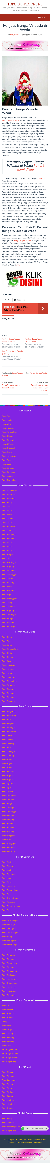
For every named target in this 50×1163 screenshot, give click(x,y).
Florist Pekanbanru (9, 874)
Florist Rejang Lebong (10, 890)
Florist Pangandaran (9, 432)
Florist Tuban (7, 839)
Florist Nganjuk (7, 783)
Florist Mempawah (9, 991)
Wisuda (42, 178)
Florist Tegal (6, 594)
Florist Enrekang (8, 1037)
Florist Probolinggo (9, 811)
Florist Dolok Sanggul (10, 920)
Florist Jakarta (7, 476)
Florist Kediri (6, 747)
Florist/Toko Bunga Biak (11, 1126)
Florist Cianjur (7, 653)
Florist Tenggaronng (9, 983)
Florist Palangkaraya (9, 963)
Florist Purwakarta (8, 685)
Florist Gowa (6, 1045)
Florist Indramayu (8, 665)
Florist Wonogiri (7, 602)
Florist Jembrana (8, 1100)
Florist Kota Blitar (8, 851)
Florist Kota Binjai (8, 924)
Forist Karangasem (9, 1080)
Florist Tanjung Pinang (10, 898)
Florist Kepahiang (8, 886)
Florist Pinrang (7, 1033)
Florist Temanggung (9, 598)
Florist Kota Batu (8, 847)
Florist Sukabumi (8, 693)
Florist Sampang (8, 819)
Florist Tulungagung (9, 843)
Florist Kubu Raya (8, 979)
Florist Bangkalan (8, 711)
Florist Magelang (8, 566)
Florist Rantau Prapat (10, 932)
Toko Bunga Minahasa (10, 1049)
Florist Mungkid (7, 554)
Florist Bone (6, 1025)
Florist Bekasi (7, 645)
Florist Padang (7, 866)
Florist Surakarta (8, 622)
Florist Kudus (7, 550)
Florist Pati (6, 416)
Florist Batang (7, 502)
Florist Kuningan (8, 673)
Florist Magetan (7, 763)
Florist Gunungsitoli (9, 928)
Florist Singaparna (8, 701)
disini (18, 265)
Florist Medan (7, 878)
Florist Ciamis (7, 637)
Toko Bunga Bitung (9, 1061)
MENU (44, 17)
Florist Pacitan (7, 791)
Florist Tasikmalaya (9, 480)
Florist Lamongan (8, 751)
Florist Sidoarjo (7, 823)
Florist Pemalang (8, 570)
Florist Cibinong (7, 444)
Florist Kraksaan (8, 815)
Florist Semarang (8, 472)
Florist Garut (6, 661)
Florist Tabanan (7, 1108)
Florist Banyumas (8, 498)
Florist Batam (7, 894)
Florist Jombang (8, 743)
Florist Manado (7, 1017)
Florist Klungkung (8, 1104)
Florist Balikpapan (8, 955)
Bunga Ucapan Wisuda (22, 240)
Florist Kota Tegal (8, 626)
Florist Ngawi (7, 787)
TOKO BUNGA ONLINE (25, 4)
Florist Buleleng (7, 1092)
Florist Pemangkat (9, 995)
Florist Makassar (8, 1013)
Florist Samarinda (8, 967)
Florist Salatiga (7, 618)
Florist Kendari (7, 1009)
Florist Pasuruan (8, 799)
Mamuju (5, 1021)
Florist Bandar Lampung (11, 906)
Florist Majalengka (9, 677)
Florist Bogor (6, 460)
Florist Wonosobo (8, 606)
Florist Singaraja (8, 1072)
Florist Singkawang (9, 975)
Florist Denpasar (8, 1076)
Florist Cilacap (7, 436)
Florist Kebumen (8, 428)
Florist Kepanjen (8, 771)
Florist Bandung (8, 468)
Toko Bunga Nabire (9, 1130)
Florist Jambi (7, 870)
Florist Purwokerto (8, 494)
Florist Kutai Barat (8, 987)
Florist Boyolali (7, 510)
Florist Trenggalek (8, 448)
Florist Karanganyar (9, 456)
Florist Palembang (8, 902)
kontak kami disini (30, 167)
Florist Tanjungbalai (9, 940)
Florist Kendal (7, 542)
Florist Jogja (6, 464)
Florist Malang (7, 767)
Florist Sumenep (8, 831)
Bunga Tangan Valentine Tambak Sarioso (11, 385)
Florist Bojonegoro (8, 727)
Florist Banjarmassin (9, 971)
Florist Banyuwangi (9, 715)
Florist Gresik (7, 735)
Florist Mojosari (7, 779)
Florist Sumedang (8, 697)
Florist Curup (6, 882)
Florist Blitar (6, 719)
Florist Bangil (7, 803)
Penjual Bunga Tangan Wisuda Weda (34, 340)
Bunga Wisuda (17, 373)
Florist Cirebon (7, 657)
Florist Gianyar (7, 1096)
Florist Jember (7, 739)
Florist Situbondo (8, 827)
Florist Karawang (8, 669)
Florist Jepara (7, 530)
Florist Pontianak (8, 959)
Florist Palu (6, 1005)
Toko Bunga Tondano (10, 1057)
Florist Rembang (8, 582)
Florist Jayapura (8, 1122)
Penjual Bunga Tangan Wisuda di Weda (11, 340)
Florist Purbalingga (9, 574)
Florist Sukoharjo (8, 440)
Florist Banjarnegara (9, 490)
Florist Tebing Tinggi (9, 944)
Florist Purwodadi (8, 526)
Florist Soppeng (8, 1041)
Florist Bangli (7, 1088)
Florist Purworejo (8, 578)
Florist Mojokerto (8, 775)
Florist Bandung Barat (10, 649)
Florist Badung (7, 1084)
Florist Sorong (7, 1118)
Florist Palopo (7, 1029)
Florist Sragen (7, 586)
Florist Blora (6, 424)
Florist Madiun (7, 420)
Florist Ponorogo (8, 807)
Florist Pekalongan (9, 562)
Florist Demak (7, 522)
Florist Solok (6, 862)
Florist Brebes (7, 452)
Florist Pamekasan (9, 795)
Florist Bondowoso (9, 731)
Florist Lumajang (8, 755)
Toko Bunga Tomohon (10, 1053)
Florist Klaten (7, 546)
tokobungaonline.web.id (10, 120)
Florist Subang (7, 689)
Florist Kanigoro (8, 723)
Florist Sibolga (7, 936)
